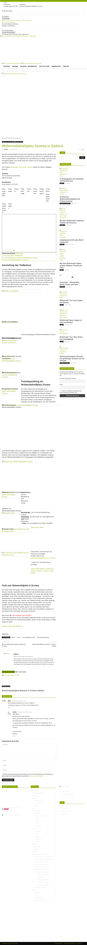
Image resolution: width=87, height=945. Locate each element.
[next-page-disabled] (3, 694)
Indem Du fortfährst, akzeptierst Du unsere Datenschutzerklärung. (71, 391)
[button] (83, 64)
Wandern (34, 890)
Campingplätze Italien (41, 862)
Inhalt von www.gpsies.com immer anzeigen (38, 523)
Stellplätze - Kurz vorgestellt (12, 71)
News (33, 808)
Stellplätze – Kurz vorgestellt (42, 869)
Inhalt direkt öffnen (37, 527)
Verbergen (19, 253)
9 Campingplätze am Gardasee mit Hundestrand (72, 180)
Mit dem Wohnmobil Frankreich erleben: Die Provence (14, 645)
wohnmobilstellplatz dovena (28, 637)
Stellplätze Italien (25, 71)
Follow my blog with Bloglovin (12, 626)
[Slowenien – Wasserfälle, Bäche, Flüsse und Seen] (72, 277)
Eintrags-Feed (64, 809)
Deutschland (37, 813)
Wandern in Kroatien (39, 900)
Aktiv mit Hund (44, 66)
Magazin (15, 66)
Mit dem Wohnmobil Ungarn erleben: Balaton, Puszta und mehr (71, 265)
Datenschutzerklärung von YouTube (43, 558)
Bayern (61, 341)
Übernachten (56, 66)
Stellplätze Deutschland (65, 203)
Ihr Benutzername (7, 11)
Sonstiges (34, 851)
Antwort (9, 707)
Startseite (6, 66)
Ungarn (61, 270)
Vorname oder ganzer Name (68, 378)
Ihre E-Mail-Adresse (7, 30)
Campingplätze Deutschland (43, 859)
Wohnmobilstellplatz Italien (43, 637)
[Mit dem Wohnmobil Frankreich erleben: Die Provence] (72, 213)
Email (61, 384)
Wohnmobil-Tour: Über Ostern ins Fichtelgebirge (71, 338)
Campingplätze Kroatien (42, 864)
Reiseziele (34, 844)
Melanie (6, 149)
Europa (36, 829)
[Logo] (12, 63)
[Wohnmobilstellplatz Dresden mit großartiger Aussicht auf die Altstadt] (72, 350)
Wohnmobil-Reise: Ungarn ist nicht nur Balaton (71, 321)
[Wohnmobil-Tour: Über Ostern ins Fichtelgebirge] (72, 332)
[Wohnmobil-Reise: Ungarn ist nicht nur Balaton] (72, 313)
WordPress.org (65, 814)
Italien (37, 834)
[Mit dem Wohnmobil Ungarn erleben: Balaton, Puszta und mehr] (72, 255)
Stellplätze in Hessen (43, 882)
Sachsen (37, 823)
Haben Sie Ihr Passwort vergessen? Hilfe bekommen (16, 20)
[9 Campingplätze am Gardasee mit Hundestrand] (72, 172)
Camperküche (37, 800)
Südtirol (13, 637)
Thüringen (38, 826)
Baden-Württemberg (41, 816)
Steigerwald (38, 897)
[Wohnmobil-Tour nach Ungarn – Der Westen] (72, 294)
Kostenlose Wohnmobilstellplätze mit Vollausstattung (70, 199)
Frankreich (62, 225)
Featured (34, 795)
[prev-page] (2, 694)
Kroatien (37, 836)
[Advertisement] (43, 50)
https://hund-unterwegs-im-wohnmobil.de (23, 656)
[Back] (23, 2)
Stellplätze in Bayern (43, 880)
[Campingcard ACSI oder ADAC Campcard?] (72, 233)
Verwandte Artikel (8, 672)
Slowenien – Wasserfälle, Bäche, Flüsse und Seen (70, 283)
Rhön (36, 895)
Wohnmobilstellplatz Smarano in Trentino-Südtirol (44, 645)
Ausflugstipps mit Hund (38, 793)
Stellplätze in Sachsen (64, 363)
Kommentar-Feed (66, 811)
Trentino (19, 637)
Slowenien (62, 286)
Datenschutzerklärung (8, 22)
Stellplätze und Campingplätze (40, 854)
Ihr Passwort (5, 16)
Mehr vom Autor (20, 672)
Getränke (38, 803)
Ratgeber (62, 244)
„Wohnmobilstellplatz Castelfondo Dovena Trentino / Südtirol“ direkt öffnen (42, 571)
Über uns (66, 66)
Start (3, 71)
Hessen (37, 821)
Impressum (64, 797)
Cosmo (15, 712)
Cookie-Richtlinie (65, 792)
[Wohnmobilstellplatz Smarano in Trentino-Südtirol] (29, 680)
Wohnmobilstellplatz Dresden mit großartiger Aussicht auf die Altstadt (72, 358)
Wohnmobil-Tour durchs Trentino (21, 167)
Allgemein (34, 790)
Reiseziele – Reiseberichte (28, 66)
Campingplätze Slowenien (42, 867)
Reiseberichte (36, 811)
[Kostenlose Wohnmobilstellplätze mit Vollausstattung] (72, 191)
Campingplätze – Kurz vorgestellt (43, 857)
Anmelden (64, 806)
